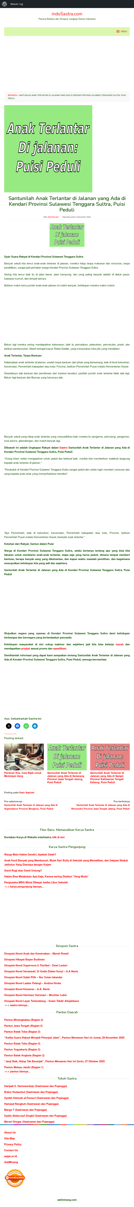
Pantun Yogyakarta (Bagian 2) (22, 1049)
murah (120, 644)
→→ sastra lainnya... (16, 1005)
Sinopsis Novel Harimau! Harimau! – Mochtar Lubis (35, 995)
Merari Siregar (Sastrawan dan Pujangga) (29, 1121)
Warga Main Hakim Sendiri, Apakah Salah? (30, 854)
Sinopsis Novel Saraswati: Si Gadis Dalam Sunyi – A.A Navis (41, 971)
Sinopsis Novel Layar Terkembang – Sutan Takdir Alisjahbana (41, 1001)
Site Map (9, 1138)
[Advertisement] (67, 63)
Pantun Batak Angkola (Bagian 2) (24, 1055)
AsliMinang (11, 1162)
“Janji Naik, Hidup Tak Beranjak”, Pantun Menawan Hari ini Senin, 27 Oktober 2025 (54, 1061)
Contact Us (11, 1150)
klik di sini (58, 837)
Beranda (12, 95)
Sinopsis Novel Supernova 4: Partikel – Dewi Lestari (35, 965)
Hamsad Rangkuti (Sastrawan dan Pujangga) (31, 1104)
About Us (10, 1132)
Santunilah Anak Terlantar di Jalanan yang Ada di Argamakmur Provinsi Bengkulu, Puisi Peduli (31, 805)
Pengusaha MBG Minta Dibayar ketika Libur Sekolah (36, 882)
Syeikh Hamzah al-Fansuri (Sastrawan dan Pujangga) (36, 1098)
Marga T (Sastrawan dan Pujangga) (25, 1110)
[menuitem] (4, 4)
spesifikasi (59, 648)
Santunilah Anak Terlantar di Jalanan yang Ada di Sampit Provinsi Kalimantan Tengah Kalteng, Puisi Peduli (107, 777)
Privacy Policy (12, 1144)
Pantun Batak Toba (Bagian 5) (22, 1043)
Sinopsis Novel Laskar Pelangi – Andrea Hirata (32, 983)
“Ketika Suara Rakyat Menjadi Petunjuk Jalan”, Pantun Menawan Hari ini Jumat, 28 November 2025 (64, 1037)
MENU (124, 31)
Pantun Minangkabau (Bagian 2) (23, 1020)
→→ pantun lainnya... (17, 1071)
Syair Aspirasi (26, 792)
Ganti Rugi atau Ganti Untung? (23, 870)
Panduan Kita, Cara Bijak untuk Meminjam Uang (22, 774)
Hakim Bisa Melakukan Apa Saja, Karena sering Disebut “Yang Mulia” (46, 876)
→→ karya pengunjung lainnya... (24, 886)
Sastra (63, 447)
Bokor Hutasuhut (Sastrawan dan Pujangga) (31, 1092)
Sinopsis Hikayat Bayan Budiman (24, 959)
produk (25, 648)
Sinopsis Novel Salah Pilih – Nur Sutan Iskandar (33, 977)
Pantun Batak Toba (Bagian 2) (22, 1031)
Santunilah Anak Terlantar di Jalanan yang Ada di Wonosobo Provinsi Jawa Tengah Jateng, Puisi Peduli (100, 805)
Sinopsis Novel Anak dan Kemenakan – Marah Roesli (36, 953)
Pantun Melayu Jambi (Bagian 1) (23, 1067)
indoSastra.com (67, 14)
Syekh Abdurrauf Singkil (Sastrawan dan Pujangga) (35, 1116)
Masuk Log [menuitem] (16, 3)
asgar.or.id (10, 1156)
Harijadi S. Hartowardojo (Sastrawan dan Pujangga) (35, 1086)
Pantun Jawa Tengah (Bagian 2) (23, 1026)
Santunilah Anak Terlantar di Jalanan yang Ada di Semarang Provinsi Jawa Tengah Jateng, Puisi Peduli (65, 777)
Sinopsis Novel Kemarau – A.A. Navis (27, 989)
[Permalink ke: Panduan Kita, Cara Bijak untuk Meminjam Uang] (24, 757)
